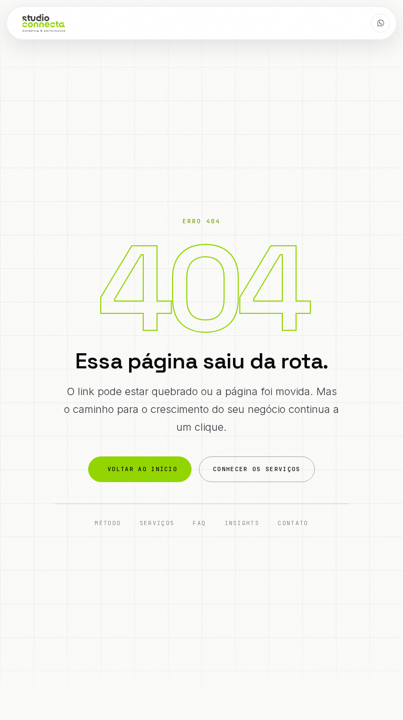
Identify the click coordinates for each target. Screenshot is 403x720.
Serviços (157, 523)
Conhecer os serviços (256, 469)
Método (107, 523)
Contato (293, 523)
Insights (242, 523)
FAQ (199, 523)
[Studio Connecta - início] (43, 23)
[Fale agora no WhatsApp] (380, 23)
